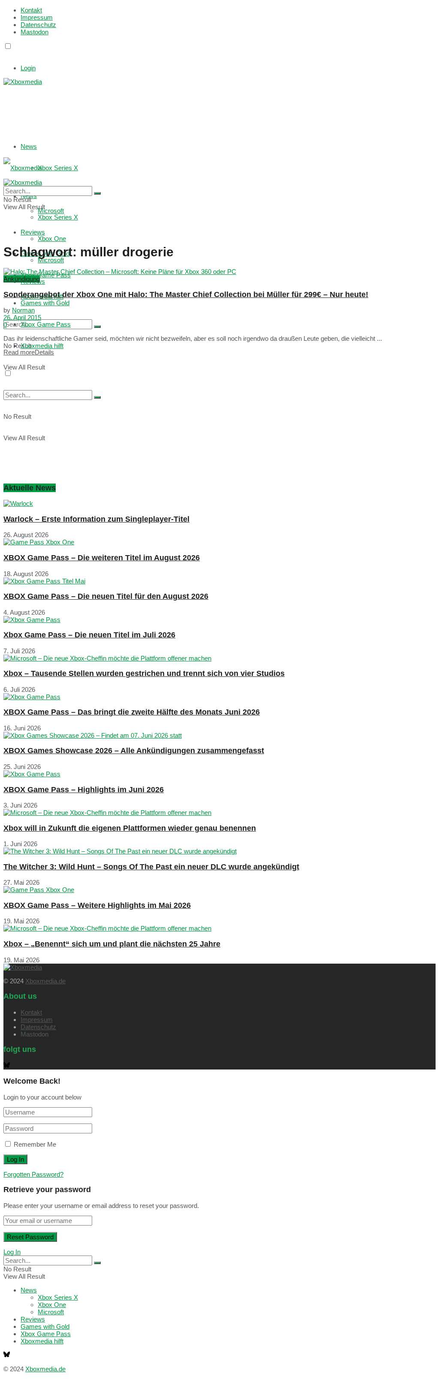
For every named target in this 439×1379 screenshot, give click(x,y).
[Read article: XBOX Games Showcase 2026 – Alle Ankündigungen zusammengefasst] (219, 735)
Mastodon (34, 32)
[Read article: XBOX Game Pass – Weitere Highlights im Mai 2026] (219, 889)
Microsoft (51, 260)
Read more (28, 352)
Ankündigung (21, 278)
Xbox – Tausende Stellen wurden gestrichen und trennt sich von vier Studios (144, 673)
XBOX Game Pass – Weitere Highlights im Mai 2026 (97, 905)
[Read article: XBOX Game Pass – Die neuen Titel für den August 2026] (219, 581)
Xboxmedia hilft (42, 345)
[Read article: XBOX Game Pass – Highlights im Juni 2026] (219, 774)
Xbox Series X (58, 167)
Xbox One (52, 238)
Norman (23, 310)
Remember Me (35, 1144)
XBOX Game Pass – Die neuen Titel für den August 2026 (105, 596)
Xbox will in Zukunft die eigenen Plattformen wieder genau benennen (129, 828)
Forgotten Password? (33, 1174)
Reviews (33, 1319)
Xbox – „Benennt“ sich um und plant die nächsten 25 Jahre (111, 944)
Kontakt (31, 10)
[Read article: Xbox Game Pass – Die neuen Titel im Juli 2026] (219, 619)
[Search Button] (97, 326)
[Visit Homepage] (22, 81)
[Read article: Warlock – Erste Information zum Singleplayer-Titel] (219, 503)
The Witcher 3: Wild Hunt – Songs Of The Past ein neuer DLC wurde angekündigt (151, 866)
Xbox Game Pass (46, 324)
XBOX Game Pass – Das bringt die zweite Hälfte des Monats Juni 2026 (131, 712)
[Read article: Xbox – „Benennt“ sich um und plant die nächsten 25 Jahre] (219, 928)
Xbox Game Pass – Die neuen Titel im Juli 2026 (89, 635)
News (29, 146)
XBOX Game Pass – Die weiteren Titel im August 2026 (101, 557)
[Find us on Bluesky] (6, 54)
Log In (12, 1252)
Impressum (37, 17)
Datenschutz (38, 24)
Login (28, 68)
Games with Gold (45, 302)
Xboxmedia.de (45, 981)
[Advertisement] (132, 106)
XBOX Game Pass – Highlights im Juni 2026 (83, 789)
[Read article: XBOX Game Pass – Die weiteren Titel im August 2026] (219, 542)
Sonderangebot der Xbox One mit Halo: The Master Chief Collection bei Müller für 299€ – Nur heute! (185, 294)
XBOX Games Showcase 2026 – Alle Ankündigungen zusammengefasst (133, 750)
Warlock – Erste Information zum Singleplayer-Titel (96, 519)
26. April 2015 (22, 317)
